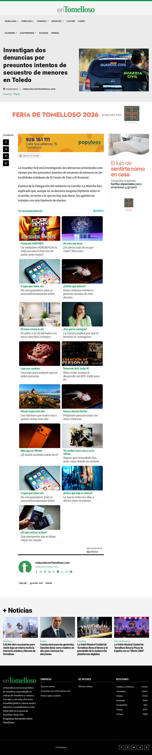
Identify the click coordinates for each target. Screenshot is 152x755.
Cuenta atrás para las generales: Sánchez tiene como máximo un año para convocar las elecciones (57, 649)
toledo (48, 582)
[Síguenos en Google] (29, 161)
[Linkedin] (49, 571)
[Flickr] (41, 571)
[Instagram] (45, 571)
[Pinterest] (6, 156)
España (43, 641)
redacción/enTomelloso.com (39, 89)
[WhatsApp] (6, 163)
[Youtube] (71, 571)
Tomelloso (7, 641)
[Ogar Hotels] (128, 214)
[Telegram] (58, 571)
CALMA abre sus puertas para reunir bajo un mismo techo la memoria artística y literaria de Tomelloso (19, 649)
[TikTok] (140, 747)
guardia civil (36, 582)
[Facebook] (6, 142)
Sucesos (7, 94)
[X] (6, 149)
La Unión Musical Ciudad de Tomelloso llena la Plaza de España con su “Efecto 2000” (129, 647)
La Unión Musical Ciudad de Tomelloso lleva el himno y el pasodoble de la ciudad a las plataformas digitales (92, 649)
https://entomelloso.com (46, 566)
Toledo (16, 94)
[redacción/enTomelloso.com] (25, 567)
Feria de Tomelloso (122, 641)
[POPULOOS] (61, 151)
